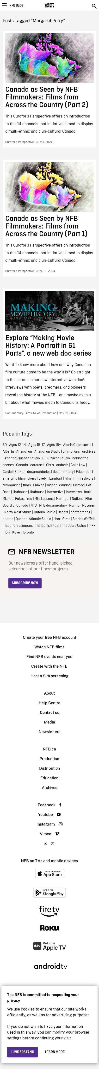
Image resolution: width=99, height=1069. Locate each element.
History (78, 485)
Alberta (8, 451)
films (27, 485)
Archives (49, 787)
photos (8, 519)
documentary (63, 471)
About (49, 693)
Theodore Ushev (74, 525)
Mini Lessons (44, 498)
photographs (80, 512)
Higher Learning (59, 485)
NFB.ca (49, 749)
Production (49, 758)
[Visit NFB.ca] (57, 5)
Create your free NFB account (49, 637)
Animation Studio (47, 451)
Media (49, 722)
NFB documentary (53, 505)
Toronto (28, 532)
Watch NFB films (49, 647)
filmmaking (11, 485)
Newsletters (49, 732)
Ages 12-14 (17, 445)
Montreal (62, 498)
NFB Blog (16, 5)
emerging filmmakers (19, 478)
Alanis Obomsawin (77, 445)
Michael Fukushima (17, 498)
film (68, 478)
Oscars (63, 512)
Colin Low (78, 465)
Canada (22, 465)
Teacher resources (18, 525)
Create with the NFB (49, 666)
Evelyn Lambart (50, 478)
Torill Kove (12, 532)
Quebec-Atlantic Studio (33, 519)
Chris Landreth (57, 465)
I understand (22, 1052)
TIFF (92, 525)
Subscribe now (25, 583)
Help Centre (49, 703)
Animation (24, 451)
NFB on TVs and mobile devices (49, 861)
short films (62, 519)
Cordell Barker (14, 471)
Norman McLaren (82, 505)
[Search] (94, 6)
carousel (37, 465)
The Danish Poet (47, 525)
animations (71, 451)
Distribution (49, 768)
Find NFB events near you (49, 656)
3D (5, 445)
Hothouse (20, 492)
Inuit (87, 492)
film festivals (83, 478)
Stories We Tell (84, 519)
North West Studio (17, 512)
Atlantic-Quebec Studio (22, 458)
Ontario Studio (44, 512)
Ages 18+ (54, 445)
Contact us (49, 712)
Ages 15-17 (36, 445)
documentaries (38, 471)
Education (83, 471)
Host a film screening (49, 676)
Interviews (74, 492)
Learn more (55, 1052)
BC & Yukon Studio (56, 458)
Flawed (38, 485)
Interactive (55, 492)
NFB (34, 505)
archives (88, 451)
